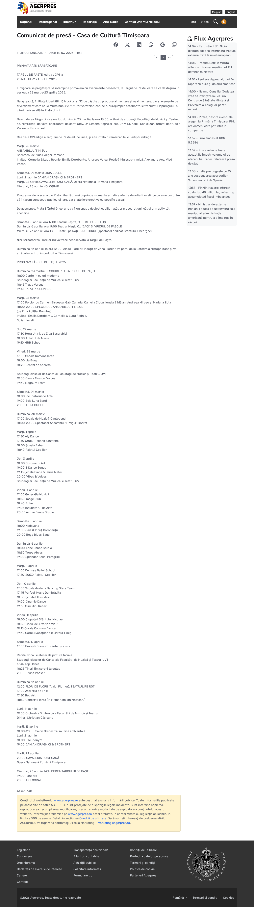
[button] (231, 22)
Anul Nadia (110, 22)
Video (205, 22)
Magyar (216, 12)
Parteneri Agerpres (143, 875)
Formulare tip (82, 875)
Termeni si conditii (205, 897)
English (231, 12)
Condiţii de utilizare (92, 818)
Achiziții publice (84, 863)
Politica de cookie (142, 869)
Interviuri (69, 22)
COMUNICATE (33, 53)
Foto (193, 22)
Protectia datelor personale (149, 856)
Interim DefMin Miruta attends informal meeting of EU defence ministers (210, 67)
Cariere (22, 875)
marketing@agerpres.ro (113, 823)
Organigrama (26, 863)
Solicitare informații (87, 869)
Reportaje (90, 22)
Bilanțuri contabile (86, 856)
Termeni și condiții (143, 863)
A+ (169, 58)
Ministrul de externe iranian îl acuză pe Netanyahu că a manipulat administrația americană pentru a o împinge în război (211, 213)
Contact (22, 882)
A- (157, 58)
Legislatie (23, 850)
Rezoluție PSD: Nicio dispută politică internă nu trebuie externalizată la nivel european (212, 50)
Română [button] (178, 897)
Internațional (47, 22)
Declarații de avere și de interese (39, 869)
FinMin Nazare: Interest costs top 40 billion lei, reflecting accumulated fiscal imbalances (211, 192)
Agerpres (36, 897)
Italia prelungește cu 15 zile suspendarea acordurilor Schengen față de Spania (209, 175)
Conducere (24, 856)
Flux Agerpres (213, 39)
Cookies (228, 897)
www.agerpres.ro (66, 800)
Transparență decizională (90, 850)
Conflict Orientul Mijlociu (142, 22)
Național (26, 22)
